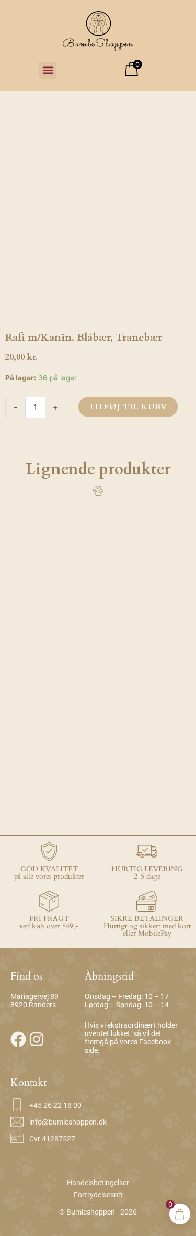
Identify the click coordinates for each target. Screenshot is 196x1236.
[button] (47, 70)
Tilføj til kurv (128, 406)
